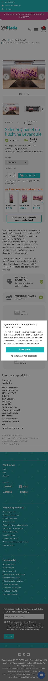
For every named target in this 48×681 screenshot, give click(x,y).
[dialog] (24, 340)
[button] (24, 355)
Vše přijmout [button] (25, 349)
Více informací (33, 343)
